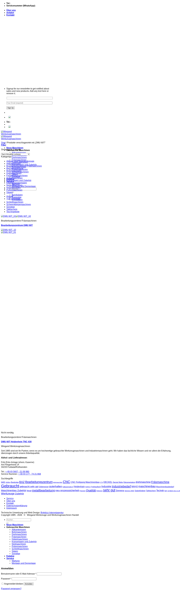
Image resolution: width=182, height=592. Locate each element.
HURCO (88, 487)
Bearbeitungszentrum (39, 482)
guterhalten (55, 486)
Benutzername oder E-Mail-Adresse (18, 574)
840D (3, 482)
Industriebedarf (121, 486)
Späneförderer (140, 491)
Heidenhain (79, 486)
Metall (29, 491)
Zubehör (19, 493)
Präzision (83, 491)
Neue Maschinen (14, 148)
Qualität (91, 490)
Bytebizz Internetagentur (52, 512)
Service (10, 498)
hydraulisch (96, 487)
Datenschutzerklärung (16, 506)
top (165, 491)
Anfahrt (10, 12)
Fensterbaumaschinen (17, 175)
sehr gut (109, 490)
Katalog (10, 556)
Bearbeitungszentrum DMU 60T (17, 225)
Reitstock (99, 491)
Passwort (6, 579)
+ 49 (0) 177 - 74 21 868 (29, 474)
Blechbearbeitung (14, 168)
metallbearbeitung (43, 490)
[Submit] (13, 192)
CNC (66, 482)
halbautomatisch (68, 487)
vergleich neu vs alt (173, 491)
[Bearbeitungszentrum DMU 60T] (16, 216)
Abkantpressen (19, 152)
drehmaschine (143, 482)
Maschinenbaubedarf (165, 487)
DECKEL (108, 482)
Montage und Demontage (24, 186)
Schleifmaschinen (14, 202)
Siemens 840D (129, 491)
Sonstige (10, 207)
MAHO (135, 486)
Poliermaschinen (14, 190)
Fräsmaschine (160, 481)
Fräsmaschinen (19, 160)
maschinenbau (147, 486)
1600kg (8, 482)
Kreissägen (17, 199)
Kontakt (10, 15)
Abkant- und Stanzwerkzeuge (20, 161)
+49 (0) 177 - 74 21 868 (47, 6)
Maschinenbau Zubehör (13, 490)
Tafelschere (11, 209)
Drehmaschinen (19, 157)
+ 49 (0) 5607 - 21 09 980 (17, 471)
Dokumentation (129, 482)
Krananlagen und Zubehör (24, 164)
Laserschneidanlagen (16, 183)
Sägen (9, 192)
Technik (160, 490)
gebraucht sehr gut (29, 486)
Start (3, 142)
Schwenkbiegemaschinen (18, 204)
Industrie (106, 486)
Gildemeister (44, 487)
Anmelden (29, 584)
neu (57, 490)
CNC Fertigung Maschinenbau (85, 482)
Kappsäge (16, 197)
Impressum (11, 508)
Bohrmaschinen (13, 171)
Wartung (16, 561)
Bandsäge (15, 482)
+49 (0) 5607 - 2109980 (22, 3)
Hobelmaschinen (14, 178)
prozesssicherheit (69, 490)
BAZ (22, 481)
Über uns (11, 10)
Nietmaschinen (13, 187)
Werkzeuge (8, 493)
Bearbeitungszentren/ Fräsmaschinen (24, 166)
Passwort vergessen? (11, 588)
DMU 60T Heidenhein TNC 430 (16, 442)
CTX (101, 482)
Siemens (120, 490)
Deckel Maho (118, 482)
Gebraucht (10, 486)
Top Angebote (12, 212)
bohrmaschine (57, 482)
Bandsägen (17, 195)
